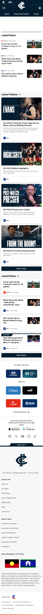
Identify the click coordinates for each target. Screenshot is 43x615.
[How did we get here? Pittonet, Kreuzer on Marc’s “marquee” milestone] (21, 342)
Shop (3, 507)
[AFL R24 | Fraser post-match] (21, 203)
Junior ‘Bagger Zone (8, 498)
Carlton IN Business (8, 533)
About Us (4, 484)
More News (21, 355)
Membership (5, 502)
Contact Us (5, 511)
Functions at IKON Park (9, 528)
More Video (21, 269)
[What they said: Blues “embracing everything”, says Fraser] (21, 60)
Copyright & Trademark (24, 605)
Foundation (5, 546)
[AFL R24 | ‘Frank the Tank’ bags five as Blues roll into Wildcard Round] (21, 119)
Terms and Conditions (21, 602)
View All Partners (20, 412)
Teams (36, 14)
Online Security (8, 608)
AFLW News (5, 493)
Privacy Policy (33, 473)
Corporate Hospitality (9, 542)
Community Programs (9, 523)
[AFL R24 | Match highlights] (21, 162)
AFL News (5, 489)
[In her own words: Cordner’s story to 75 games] (21, 45)
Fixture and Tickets (21, 14)
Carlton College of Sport (10, 537)
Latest (6, 14)
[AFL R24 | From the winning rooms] (21, 245)
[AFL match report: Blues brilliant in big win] (21, 74)
